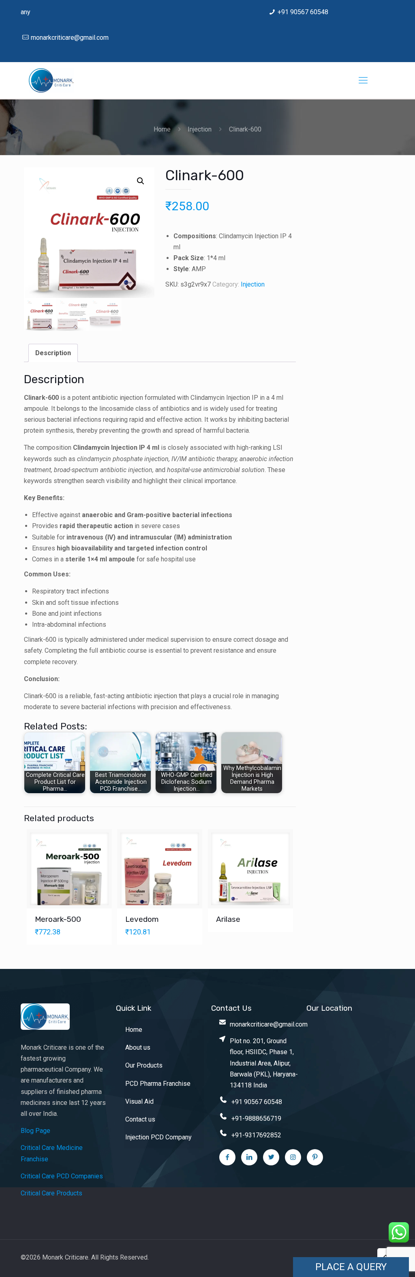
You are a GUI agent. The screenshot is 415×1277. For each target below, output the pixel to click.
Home (162, 129)
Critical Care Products (51, 1193)
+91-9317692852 (256, 1135)
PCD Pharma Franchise (157, 1083)
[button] (140, 181)
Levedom (142, 919)
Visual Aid (139, 1101)
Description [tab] (53, 353)
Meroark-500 (58, 919)
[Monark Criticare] (51, 80)
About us (137, 1047)
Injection (200, 129)
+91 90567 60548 (303, 12)
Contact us (140, 1119)
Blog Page (35, 1131)
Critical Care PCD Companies (62, 1176)
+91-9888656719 (256, 1118)
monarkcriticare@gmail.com (70, 37)
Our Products (144, 1065)
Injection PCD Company (158, 1137)
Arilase (228, 919)
